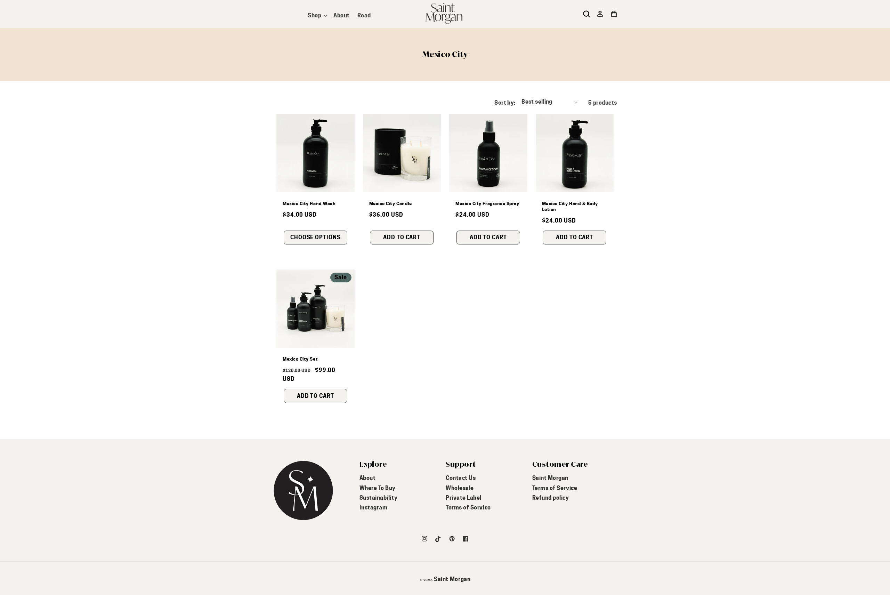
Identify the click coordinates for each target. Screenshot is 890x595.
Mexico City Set (300, 359)
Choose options (315, 237)
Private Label (464, 498)
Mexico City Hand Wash (309, 203)
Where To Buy (377, 488)
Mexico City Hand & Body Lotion (570, 206)
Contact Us (461, 478)
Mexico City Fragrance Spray (487, 203)
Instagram (373, 507)
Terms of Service (468, 507)
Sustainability (378, 498)
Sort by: (504, 102)
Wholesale (460, 488)
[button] (317, 15)
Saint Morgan (550, 478)
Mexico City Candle (390, 203)
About (367, 478)
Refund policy (550, 498)
